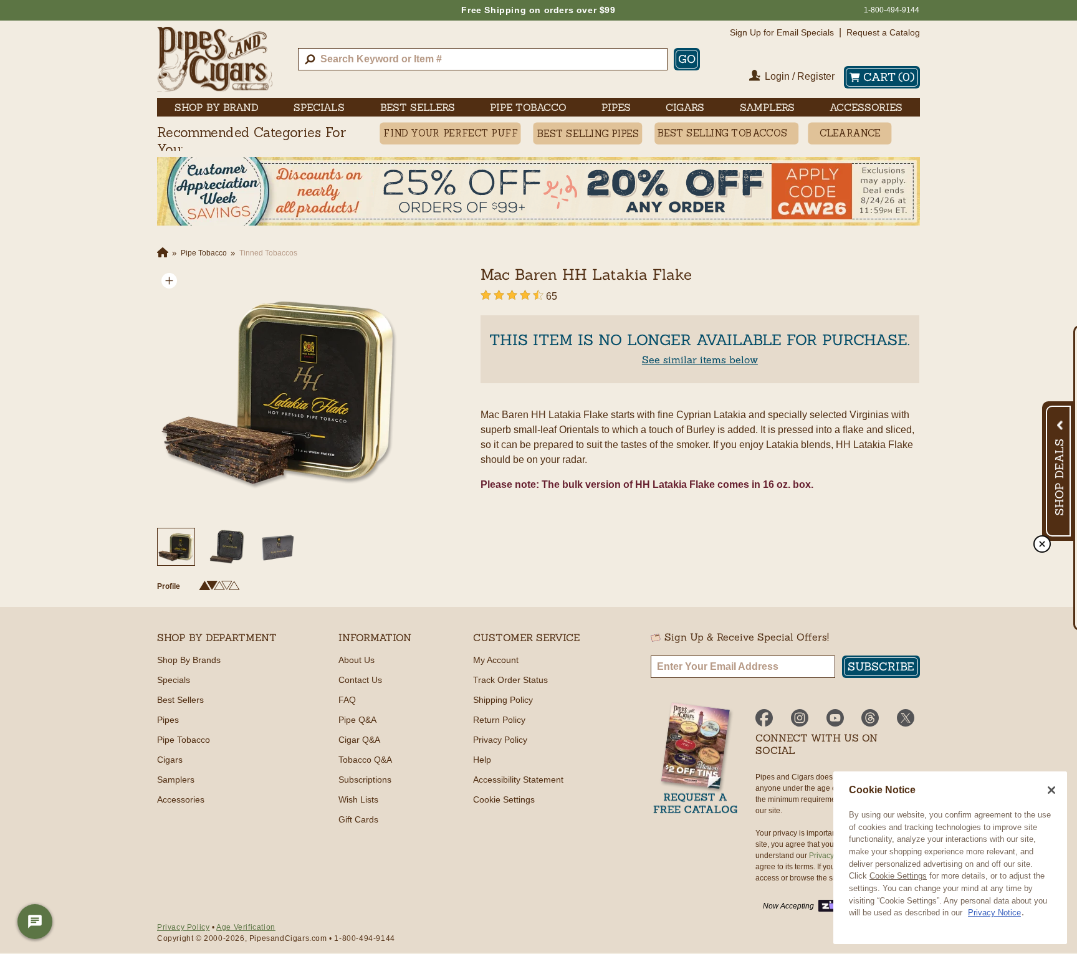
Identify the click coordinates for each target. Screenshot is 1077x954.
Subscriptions (364, 780)
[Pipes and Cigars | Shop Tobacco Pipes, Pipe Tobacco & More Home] (214, 59)
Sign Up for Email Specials (782, 32)
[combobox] (483, 59)
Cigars (170, 760)
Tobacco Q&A (365, 760)
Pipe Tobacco (183, 740)
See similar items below (700, 359)
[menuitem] (216, 107)
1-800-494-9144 (891, 10)
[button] (169, 281)
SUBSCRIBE (881, 666)
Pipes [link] (616, 107)
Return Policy (499, 720)
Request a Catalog (883, 32)
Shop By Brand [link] (217, 107)
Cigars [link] (685, 107)
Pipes (168, 720)
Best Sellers (180, 700)
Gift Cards (358, 819)
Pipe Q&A (357, 720)
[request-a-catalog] (695, 759)
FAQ (347, 700)
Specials (173, 680)
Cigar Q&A (359, 740)
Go (687, 59)
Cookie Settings (898, 875)
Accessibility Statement (518, 780)
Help (482, 760)
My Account (496, 660)
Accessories (180, 799)
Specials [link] (319, 107)
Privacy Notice (994, 912)
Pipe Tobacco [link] (528, 107)
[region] (950, 857)
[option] (279, 391)
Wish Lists (358, 799)
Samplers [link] (767, 107)
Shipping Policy (503, 700)
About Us (356, 660)
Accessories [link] (866, 107)
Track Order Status (510, 680)
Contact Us (360, 680)
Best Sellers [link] (417, 107)
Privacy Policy (500, 740)
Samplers (175, 780)
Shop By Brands (189, 660)
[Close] (1051, 790)
